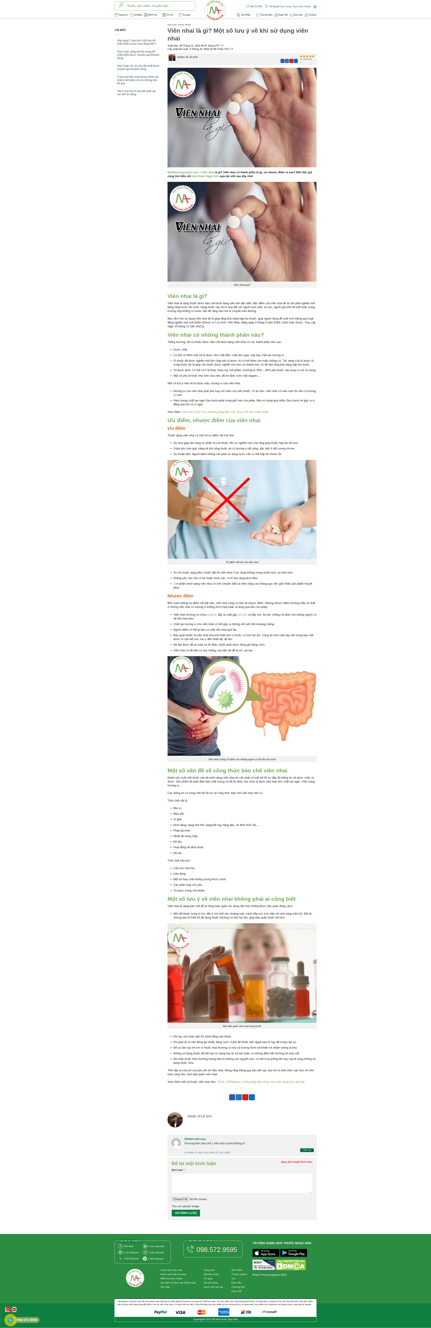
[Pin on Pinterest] (291, 61)
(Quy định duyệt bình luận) (296, 1161)
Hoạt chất (236, 1291)
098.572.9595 (256, 6)
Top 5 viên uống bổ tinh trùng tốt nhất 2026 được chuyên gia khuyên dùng (138, 54)
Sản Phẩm (246, 14)
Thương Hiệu (266, 14)
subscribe (156, 1246)
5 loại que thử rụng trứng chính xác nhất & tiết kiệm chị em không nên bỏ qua (138, 80)
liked (129, 1246)
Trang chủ (123, 14)
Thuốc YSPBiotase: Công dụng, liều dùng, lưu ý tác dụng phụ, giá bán (261, 1081)
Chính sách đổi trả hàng (173, 1274)
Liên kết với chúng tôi (130, 1241)
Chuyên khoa (211, 1282)
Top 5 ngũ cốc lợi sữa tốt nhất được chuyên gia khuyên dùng (138, 67)
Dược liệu (297, 14)
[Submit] (121, 6)
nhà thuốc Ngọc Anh (205, 176)
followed (156, 1252)
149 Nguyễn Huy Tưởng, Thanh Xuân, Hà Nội (289, 6)
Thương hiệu (238, 1287)
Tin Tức (170, 14)
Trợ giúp (186, 14)
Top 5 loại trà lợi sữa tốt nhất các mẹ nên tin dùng (136, 93)
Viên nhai (208, 172)
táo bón (242, 614)
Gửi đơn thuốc (211, 1274)
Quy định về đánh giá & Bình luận (178, 1282)
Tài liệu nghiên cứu (239, 1276)
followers (131, 1252)
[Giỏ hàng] (314, 6)
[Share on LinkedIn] (296, 61)
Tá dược (312, 14)
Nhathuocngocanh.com (183, 172)
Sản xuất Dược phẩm (179, 25)
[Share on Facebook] (282, 61)
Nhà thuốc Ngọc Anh (227, 1319)
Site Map (165, 1287)
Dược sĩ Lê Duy (187, 57)
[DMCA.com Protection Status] (291, 1265)
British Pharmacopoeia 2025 (270, 1274)
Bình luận (178, 1170)
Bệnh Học (152, 14)
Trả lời (307, 1150)
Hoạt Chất (282, 14)
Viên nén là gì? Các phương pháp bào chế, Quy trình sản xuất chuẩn (225, 412)
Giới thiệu (138, 14)
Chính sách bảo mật (171, 1270)
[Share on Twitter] (287, 61)
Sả (175, 583)
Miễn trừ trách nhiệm (171, 1278)
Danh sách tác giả (213, 1287)
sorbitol (211, 614)
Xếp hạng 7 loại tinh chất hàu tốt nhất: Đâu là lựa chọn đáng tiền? (136, 42)
